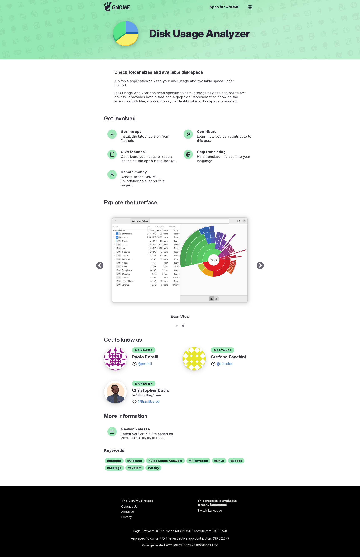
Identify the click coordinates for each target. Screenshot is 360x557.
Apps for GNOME (224, 7)
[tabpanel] (180, 266)
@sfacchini (225, 364)
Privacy (126, 517)
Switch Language (209, 510)
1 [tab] (177, 325)
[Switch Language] (250, 7)
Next (260, 266)
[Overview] (117, 6)
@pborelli (145, 364)
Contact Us (129, 506)
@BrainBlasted (148, 401)
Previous (100, 266)
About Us (128, 512)
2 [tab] (183, 325)
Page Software (144, 531)
